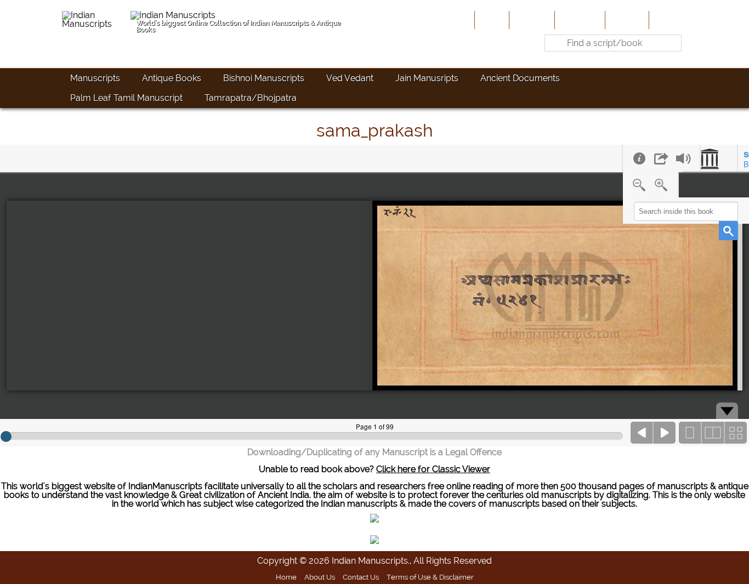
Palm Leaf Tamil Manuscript (126, 98)
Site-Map (626, 19)
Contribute (578, 19)
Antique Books (171, 78)
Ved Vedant (349, 78)
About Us (531, 19)
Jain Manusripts (426, 78)
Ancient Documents (520, 78)
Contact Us (361, 576)
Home (490, 19)
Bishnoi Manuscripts (263, 78)
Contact (668, 19)
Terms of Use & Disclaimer (430, 576)
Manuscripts (95, 78)
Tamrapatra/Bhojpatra (251, 98)
